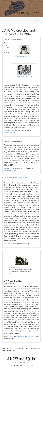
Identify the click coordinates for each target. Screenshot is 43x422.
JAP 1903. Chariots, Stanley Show (24, 77)
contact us (14, 350)
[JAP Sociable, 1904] (21, 260)
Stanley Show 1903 (10, 133)
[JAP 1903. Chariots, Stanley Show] (24, 70)
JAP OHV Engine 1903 (21, 56)
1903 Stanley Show (20, 178)
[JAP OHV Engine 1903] (24, 49)
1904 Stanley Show (20, 336)
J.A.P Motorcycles (21, 362)
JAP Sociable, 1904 (14, 267)
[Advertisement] (21, 388)
